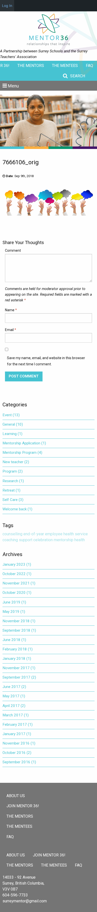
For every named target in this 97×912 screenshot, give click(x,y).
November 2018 (18, 621)
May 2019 (13, 611)
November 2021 (18, 583)
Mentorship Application (24, 443)
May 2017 (13, 696)
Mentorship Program (22, 452)
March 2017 (15, 715)
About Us (15, 795)
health (79, 540)
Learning (12, 434)
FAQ (89, 65)
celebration (43, 540)
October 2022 (16, 574)
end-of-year (33, 534)
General (12, 424)
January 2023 (16, 564)
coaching (10, 540)
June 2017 (14, 686)
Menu (13, 85)
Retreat (11, 490)
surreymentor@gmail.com (24, 901)
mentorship (63, 540)
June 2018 (14, 640)
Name (11, 310)
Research (13, 481)
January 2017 (16, 734)
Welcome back (17, 509)
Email (10, 330)
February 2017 (17, 724)
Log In (7, 5)
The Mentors (30, 65)
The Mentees (65, 65)
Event (11, 415)
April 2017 (13, 706)
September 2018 (19, 630)
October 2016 (16, 752)
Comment (13, 250)
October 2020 (16, 592)
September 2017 (19, 677)
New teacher (15, 462)
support (25, 540)
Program (12, 471)
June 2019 (14, 602)
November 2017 (18, 668)
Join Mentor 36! (22, 806)
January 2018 (16, 658)
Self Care (12, 499)
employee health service (66, 534)
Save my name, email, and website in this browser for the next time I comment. (46, 361)
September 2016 (19, 762)
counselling (12, 534)
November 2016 (18, 743)
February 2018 (17, 649)
